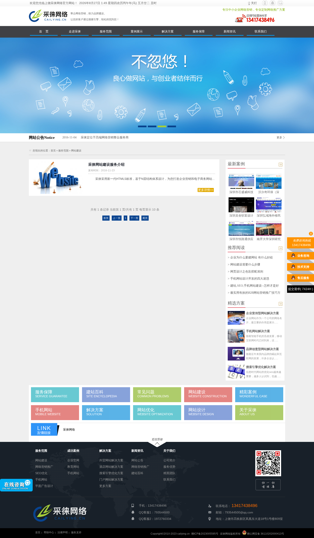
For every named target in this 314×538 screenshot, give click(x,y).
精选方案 (236, 303)
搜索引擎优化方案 (111, 473)
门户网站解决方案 (111, 479)
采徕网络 (69, 429)
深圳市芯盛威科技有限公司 (241, 192)
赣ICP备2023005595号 (204, 533)
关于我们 (169, 450)
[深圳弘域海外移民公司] (269, 211)
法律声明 (62, 532)
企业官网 (73, 460)
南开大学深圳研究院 (269, 239)
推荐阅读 (236, 247)
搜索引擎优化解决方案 (261, 367)
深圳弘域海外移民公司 (269, 216)
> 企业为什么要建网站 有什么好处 (250, 257)
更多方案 (105, 486)
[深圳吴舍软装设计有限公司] (241, 211)
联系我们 (261, 31)
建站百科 (137, 473)
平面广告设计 (44, 486)
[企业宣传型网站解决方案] (236, 318)
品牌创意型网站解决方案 (262, 349)
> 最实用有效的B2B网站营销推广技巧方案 (254, 293)
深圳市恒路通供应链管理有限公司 (241, 239)
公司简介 (169, 460)
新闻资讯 (230, 31)
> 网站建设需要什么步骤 (244, 264)
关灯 (254, 3)
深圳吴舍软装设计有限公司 (241, 216)
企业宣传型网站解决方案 (262, 313)
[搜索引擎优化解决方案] (236, 371)
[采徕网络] (48, 24)
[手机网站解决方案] (236, 336)
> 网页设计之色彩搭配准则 (245, 271)
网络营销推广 (44, 466)
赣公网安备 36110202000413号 (265, 533)
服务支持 (76, 532)
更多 (279, 137)
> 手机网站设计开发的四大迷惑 (248, 278)
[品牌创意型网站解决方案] (236, 354)
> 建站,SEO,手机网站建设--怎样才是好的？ (253, 285)
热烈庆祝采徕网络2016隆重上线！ (94, 137)
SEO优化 (41, 473)
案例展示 (137, 31)
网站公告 (137, 460)
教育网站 (73, 466)
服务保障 (199, 31)
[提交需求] (280, 3)
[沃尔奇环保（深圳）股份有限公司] (269, 187)
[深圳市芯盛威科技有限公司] (241, 187)
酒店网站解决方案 (111, 466)
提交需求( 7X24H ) (300, 289)
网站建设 (76, 150)
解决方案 (168, 31)
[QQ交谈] (272, 3)
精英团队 (169, 473)
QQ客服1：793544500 (154, 512)
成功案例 (73, 450)
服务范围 (106, 31)
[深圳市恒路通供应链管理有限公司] (241, 234)
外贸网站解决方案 (111, 460)
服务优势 (169, 466)
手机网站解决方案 (258, 331)
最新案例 (236, 163)
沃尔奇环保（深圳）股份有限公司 (269, 192)
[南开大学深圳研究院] (269, 234)
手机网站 (41, 479)
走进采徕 (75, 31)
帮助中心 (49, 532)
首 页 (43, 31)
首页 (53, 150)
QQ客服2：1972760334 (155, 518)
